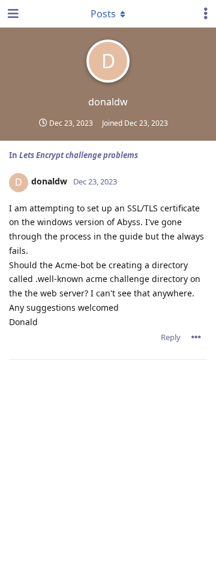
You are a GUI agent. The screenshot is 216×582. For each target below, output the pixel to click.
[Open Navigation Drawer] (12, 14)
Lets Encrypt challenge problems (78, 155)
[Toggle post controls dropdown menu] (196, 337)
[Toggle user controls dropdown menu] (206, 14)
